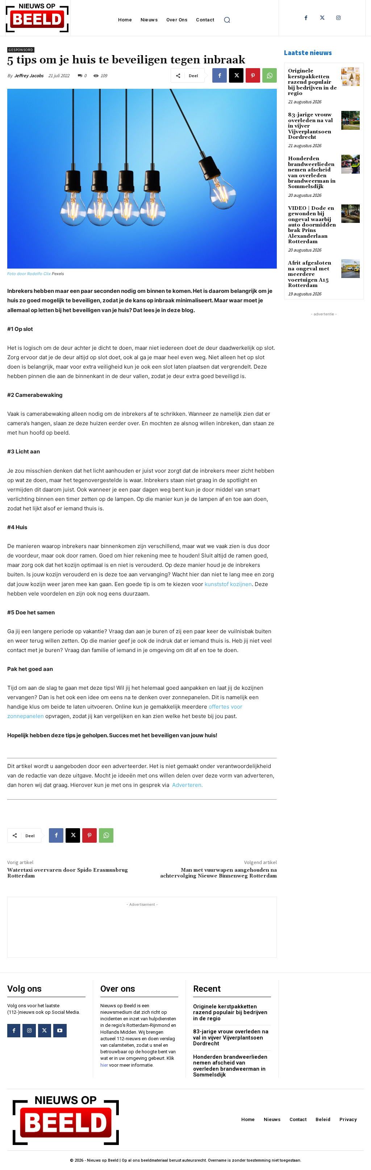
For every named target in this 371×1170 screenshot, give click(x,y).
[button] (227, 20)
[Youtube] (59, 1030)
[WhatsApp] (269, 75)
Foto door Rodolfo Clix (29, 273)
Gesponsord (21, 49)
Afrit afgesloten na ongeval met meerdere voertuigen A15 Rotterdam (309, 274)
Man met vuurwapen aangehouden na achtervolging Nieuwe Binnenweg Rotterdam (218, 873)
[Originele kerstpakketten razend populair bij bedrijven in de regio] (350, 76)
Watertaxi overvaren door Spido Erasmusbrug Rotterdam (67, 873)
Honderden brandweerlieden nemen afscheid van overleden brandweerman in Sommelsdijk (311, 172)
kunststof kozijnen (228, 584)
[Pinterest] (253, 75)
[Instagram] (338, 18)
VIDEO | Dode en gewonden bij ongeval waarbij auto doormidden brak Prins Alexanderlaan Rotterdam (312, 225)
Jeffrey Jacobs (28, 75)
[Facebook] (306, 18)
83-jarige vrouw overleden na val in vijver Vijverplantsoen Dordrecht (230, 1037)
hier (104, 1065)
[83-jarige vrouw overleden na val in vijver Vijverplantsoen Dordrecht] (350, 120)
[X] (236, 75)
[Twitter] (322, 18)
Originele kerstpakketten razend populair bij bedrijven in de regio (312, 82)
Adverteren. (187, 784)
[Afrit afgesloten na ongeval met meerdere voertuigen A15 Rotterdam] (350, 268)
